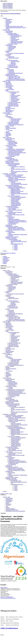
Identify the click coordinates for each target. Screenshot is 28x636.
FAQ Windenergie (12, 224)
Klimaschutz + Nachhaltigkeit (9, 173)
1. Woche (15, 245)
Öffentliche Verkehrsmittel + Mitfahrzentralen (17, 234)
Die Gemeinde (9, 87)
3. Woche (15, 247)
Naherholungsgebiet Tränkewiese (15, 212)
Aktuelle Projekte (11, 144)
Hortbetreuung (11, 48)
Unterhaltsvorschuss (15, 39)
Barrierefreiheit (9, 21)
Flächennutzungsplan (12, 142)
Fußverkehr (10, 235)
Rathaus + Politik (6, 81)
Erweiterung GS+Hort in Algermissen (16, 53)
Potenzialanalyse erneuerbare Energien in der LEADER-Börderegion (17, 222)
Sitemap (7, 25)
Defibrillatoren (11, 56)
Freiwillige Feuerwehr (10, 108)
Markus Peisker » (4, 587)
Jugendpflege (8, 50)
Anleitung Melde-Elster (13, 159)
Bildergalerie (13, 63)
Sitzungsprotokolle (15, 100)
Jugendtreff (10, 117)
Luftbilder (10, 88)
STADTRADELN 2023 (16, 240)
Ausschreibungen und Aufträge (12, 160)
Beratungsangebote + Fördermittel (15, 227)
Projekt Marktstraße (12, 165)
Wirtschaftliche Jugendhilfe (16, 42)
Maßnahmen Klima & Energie (17, 191)
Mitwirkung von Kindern (13, 105)
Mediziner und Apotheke (13, 57)
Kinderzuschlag (14, 40)
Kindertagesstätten (12, 46)
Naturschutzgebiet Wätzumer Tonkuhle (16, 214)
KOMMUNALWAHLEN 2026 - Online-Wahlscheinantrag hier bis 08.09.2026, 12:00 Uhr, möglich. (16, 27)
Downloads (8, 109)
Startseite (5, 18)
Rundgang (13, 62)
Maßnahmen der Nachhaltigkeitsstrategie (16, 187)
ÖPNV (7, 136)
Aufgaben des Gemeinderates (14, 102)
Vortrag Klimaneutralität (16, 183)
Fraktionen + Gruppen (15, 95)
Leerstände (10, 148)
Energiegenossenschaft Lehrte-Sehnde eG (17, 220)
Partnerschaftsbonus (15, 36)
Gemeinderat (13, 93)
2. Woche (15, 246)
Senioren (7, 68)
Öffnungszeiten (9, 84)
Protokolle (13, 181)
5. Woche (15, 249)
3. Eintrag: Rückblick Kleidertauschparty (15, 200)
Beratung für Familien (12, 43)
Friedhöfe (10, 130)
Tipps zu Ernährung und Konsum (15, 209)
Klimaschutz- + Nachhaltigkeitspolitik (13, 176)
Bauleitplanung (9, 139)
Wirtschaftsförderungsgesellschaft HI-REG (17, 152)
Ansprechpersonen (9, 86)
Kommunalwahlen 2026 (13, 104)
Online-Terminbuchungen (9, 628)
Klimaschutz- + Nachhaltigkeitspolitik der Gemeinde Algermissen (16, 178)
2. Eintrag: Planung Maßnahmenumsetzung (16, 202)
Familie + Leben (6, 29)
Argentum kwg (11, 72)
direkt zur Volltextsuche (8, 4)
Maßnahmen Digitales (15, 190)
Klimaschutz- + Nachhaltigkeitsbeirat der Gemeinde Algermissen (16, 180)
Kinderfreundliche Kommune (12, 75)
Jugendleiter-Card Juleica (13, 122)
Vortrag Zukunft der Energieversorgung (19, 184)
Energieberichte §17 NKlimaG (12, 236)
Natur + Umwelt (9, 211)
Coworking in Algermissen (13, 155)
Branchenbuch (9, 157)
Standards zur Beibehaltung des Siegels (16, 79)
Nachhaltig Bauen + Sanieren (12, 226)
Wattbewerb (10, 218)
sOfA (7, 59)
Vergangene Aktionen (12, 239)
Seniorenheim (11, 70)
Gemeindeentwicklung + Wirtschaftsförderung (15, 149)
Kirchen (7, 129)
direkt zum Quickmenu (8, 3)
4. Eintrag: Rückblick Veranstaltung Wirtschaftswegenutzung (18, 198)
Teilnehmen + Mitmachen (11, 238)
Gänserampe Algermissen (16, 118)
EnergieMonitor (11, 217)
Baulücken (10, 146)
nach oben (8, 598)
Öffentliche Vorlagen (15, 98)
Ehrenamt (8, 126)
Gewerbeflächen (11, 156)
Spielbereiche (8, 54)
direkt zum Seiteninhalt (8, 8)
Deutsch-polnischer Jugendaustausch (15, 124)
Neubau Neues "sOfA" (13, 66)
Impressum (8, 20)
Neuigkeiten (8, 82)
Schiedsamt (8, 107)
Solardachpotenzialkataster (13, 219)
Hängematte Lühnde (15, 119)
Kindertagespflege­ (12, 47)
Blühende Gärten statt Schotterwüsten (16, 228)
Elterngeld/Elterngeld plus (16, 35)
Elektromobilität (11, 232)
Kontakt (7, 24)
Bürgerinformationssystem (13, 91)
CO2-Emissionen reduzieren (11, 206)
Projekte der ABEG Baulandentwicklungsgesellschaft (12, 162)
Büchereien (8, 132)
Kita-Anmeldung (9, 31)
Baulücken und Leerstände (11, 145)
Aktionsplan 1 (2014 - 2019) (14, 76)
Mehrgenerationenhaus (13, 60)
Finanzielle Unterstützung (13, 34)
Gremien (13, 94)
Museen (7, 131)
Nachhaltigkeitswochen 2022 (17, 243)
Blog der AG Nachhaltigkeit (14, 195)
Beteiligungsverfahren (12, 143)
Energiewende (9, 215)
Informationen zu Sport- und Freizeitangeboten (15, 80)
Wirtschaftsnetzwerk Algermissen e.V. (16, 150)
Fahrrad (10, 233)
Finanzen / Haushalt (10, 89)
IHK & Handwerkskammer (14, 153)
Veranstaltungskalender (13, 67)
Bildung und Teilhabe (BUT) (17, 41)
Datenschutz (8, 22)
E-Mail (2, 596)
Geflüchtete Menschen (10, 74)
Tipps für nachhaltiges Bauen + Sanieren (16, 229)
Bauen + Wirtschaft (7, 137)
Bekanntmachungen (10, 110)
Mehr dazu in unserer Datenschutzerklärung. (11, 13)
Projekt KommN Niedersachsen (12, 185)
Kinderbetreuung (9, 45)
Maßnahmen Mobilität (15, 192)
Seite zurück (3, 598)
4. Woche (15, 248)
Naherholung (8, 135)
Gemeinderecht (14, 101)
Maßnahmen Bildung (15, 188)
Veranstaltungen (9, 19)
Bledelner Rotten (11, 213)
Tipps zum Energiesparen (13, 207)
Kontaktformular (9, 596)
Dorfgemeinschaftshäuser (11, 128)
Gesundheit (8, 55)
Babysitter (10, 49)
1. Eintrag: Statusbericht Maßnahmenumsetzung (16, 205)
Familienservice (9, 32)
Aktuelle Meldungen (10, 158)
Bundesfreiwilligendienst (13, 123)
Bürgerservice (8, 83)
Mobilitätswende (9, 231)
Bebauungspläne (11, 140)
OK (1, 15)
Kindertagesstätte (11, 64)
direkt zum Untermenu (7, 6)
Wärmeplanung (9, 225)
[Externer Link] (14, 564)
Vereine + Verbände (10, 125)
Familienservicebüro (12, 33)
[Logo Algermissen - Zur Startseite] (8, 253)
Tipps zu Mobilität (12, 208)
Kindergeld (13, 38)
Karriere (5, 250)
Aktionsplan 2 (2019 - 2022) (14, 77)
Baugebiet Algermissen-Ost (14, 164)
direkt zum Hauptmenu (8, 5)
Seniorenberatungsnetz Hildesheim (15, 73)
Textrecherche (14, 97)
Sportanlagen (8, 133)
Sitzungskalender (14, 96)
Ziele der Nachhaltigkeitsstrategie (15, 186)
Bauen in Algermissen (10, 138)
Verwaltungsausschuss (13, 103)
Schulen (7, 52)
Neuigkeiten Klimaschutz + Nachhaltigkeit (14, 174)
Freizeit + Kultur (6, 112)
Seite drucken (12, 598)
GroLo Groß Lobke (15, 121)
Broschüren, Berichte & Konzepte (15, 151)
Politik (7, 90)
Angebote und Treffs (15, 61)
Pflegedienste (11, 69)
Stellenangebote (9, 111)
